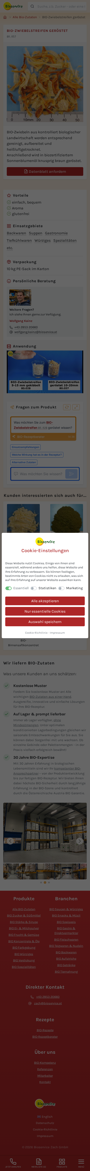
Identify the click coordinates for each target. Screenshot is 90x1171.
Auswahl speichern (45, 622)
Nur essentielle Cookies (45, 611)
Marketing (74, 588)
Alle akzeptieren (45, 601)
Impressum (57, 632)
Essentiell (21, 588)
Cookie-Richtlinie (36, 632)
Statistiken (47, 588)
